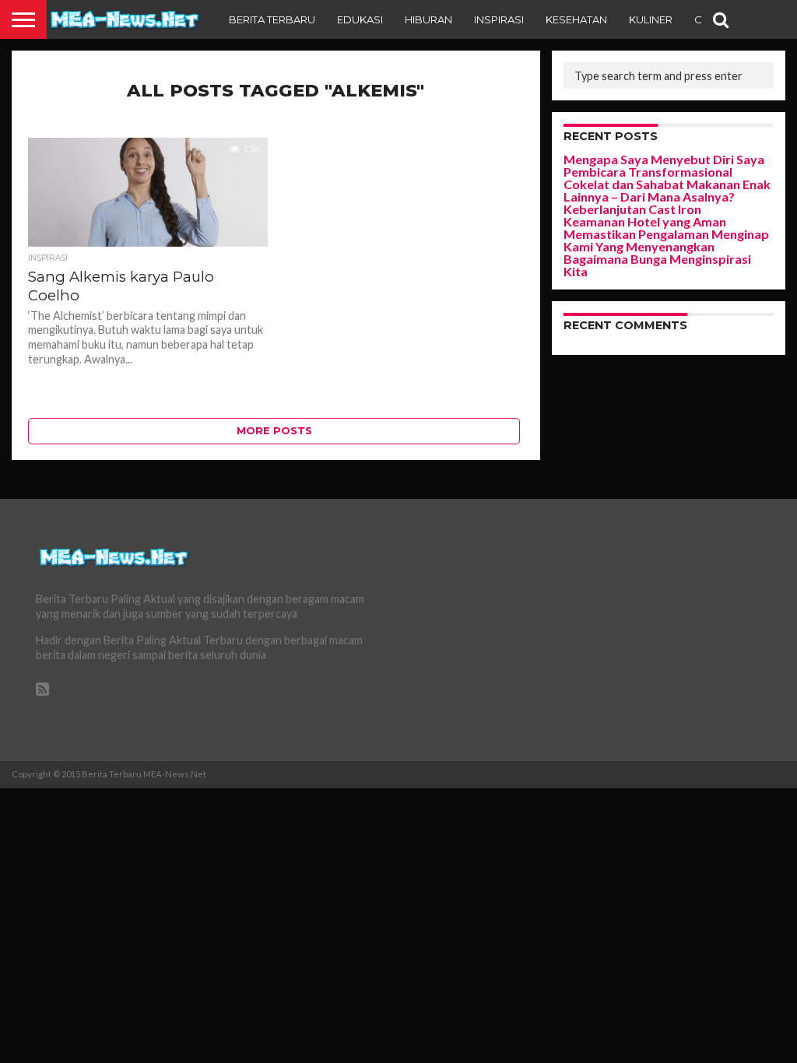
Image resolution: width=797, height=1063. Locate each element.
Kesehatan (576, 19)
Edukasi (360, 19)
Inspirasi (499, 19)
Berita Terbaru (272, 19)
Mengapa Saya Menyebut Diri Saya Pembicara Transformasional (664, 165)
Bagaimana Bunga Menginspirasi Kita (657, 265)
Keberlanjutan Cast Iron (632, 209)
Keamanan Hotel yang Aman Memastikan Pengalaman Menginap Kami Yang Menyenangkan (666, 234)
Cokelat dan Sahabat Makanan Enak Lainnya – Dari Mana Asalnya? (667, 190)
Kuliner (650, 19)
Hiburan (428, 19)
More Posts (274, 431)
